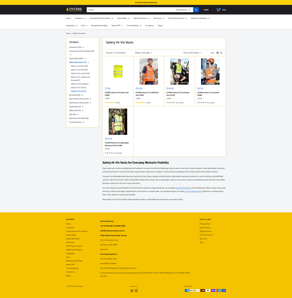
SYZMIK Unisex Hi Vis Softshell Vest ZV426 (177, 93)
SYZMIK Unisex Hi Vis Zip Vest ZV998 (208, 93)
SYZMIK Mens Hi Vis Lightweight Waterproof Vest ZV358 (117, 144)
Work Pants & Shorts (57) (79, 99)
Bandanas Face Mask (99, 25)
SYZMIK (107, 98)
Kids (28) (72, 114)
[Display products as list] (221, 53)
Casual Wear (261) (76, 58)
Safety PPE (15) (75, 110)
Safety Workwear (140, 18)
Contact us (149, 25)
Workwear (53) (75, 95)
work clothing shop (183, 188)
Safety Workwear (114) (78, 62)
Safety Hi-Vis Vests (79, 33)
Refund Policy (205, 227)
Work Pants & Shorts (176, 18)
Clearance (79, 18)
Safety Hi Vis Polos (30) (79, 70)
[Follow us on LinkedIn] (136, 290)
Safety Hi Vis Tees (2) (78, 87)
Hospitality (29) (75, 106)
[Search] (196, 9)
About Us (203, 238)
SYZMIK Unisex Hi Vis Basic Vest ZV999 (117, 93)
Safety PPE (116, 25)
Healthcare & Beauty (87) (79, 103)
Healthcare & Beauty (199, 18)
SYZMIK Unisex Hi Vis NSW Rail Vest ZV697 (147, 93)
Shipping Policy (206, 231)
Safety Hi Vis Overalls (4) (79, 84)
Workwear (157, 18)
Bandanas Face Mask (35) (79, 118)
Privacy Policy (205, 224)
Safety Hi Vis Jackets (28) (80, 73)
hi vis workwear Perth (193, 191)
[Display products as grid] (217, 53)
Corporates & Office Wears (100, 18)
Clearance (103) (75, 47)
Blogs (160, 25)
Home (68, 18)
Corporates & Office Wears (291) (81, 51)
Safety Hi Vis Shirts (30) (79, 66)
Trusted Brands (133, 25)
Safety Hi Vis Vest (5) (78, 91)
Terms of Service (206, 235)
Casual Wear (122, 18)
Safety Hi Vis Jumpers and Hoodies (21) (80, 78)
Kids (83, 25)
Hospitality (70, 25)
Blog (201, 242)
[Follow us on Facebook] (131, 290)
